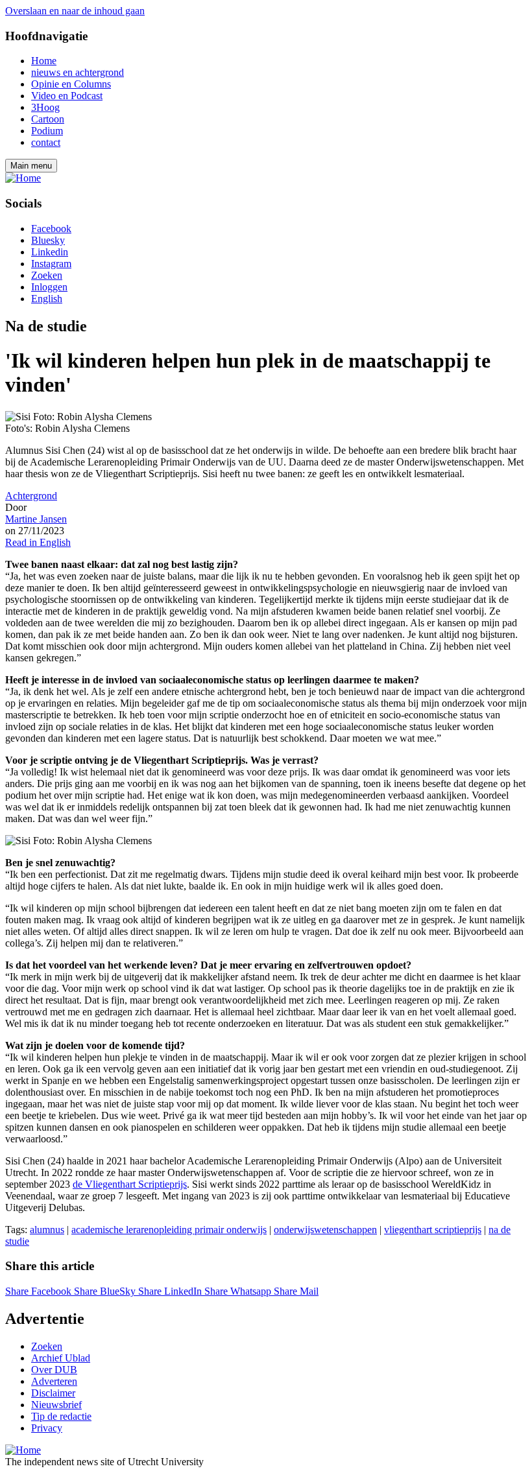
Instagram (51, 263)
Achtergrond (31, 495)
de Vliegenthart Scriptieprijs (130, 1184)
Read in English (38, 542)
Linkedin (49, 251)
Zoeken (46, 275)
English (46, 298)
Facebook (51, 228)
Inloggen (49, 286)
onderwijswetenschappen (325, 1229)
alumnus (47, 1229)
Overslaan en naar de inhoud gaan (75, 10)
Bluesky (48, 240)
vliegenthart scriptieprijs (432, 1229)
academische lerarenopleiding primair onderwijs (169, 1229)
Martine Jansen (36, 518)
